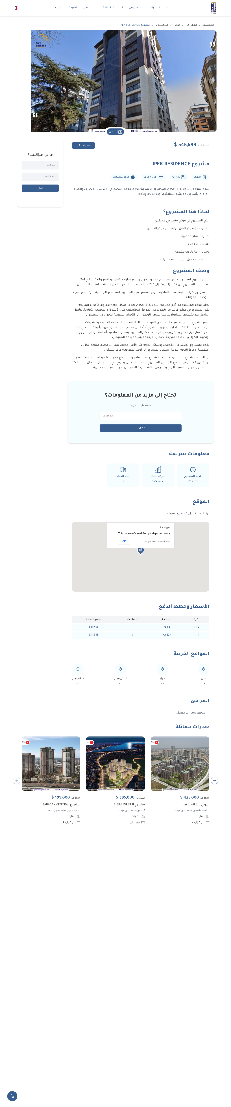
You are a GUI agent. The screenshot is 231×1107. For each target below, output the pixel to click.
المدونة (73, 8)
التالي (40, 188)
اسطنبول (162, 25)
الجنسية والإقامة (113, 8)
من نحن (87, 8)
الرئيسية (171, 8)
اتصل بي (140, 428)
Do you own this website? (156, 541)
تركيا (177, 25)
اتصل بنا (58, 8)
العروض (134, 8)
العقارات (154, 8)
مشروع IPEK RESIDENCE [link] (135, 25)
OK (124, 541)
